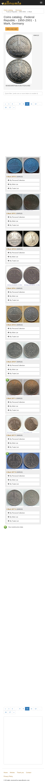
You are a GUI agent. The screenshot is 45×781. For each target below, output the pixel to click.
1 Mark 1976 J (11, 288)
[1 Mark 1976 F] (14, 351)
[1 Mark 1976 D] (14, 238)
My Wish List (13, 184)
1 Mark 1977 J (11, 398)
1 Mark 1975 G (11, 176)
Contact (28, 772)
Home (6, 772)
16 (6, 107)
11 (31, 104)
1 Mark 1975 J (11, 213)
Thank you (20, 772)
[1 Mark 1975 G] (14, 166)
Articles (12, 772)
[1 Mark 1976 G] (14, 314)
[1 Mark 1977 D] (14, 461)
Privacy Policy (8, 776)
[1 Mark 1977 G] (14, 498)
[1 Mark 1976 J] (14, 276)
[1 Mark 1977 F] (14, 424)
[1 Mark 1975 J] (14, 202)
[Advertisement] (22, 134)
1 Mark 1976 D (11, 249)
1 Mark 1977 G (11, 509)
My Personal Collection (17, 180)
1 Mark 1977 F (11, 435)
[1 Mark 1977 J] (14, 387)
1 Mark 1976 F (11, 362)
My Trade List (14, 188)
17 (10, 107)
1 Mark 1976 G (11, 325)
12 (36, 104)
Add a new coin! (12, 29)
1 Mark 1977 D (11, 472)
